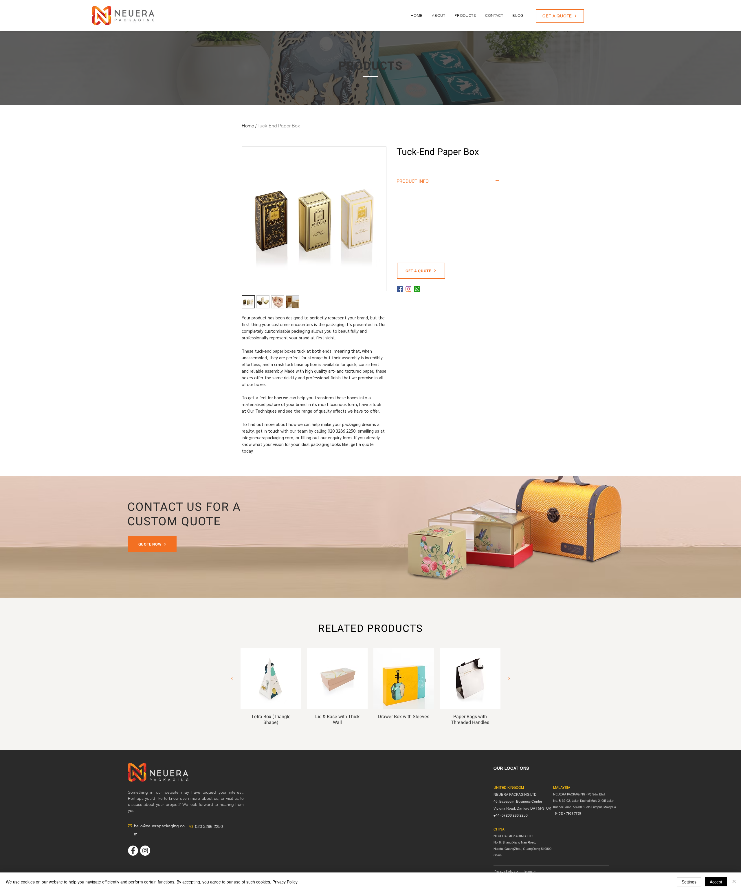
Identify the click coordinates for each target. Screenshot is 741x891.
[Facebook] (400, 289)
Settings (689, 882)
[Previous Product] (232, 678)
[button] (465, 15)
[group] (370, 689)
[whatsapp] (417, 289)
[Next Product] (508, 678)
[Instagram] (408, 289)
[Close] (734, 881)
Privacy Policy (285, 882)
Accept (716, 882)
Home (248, 126)
